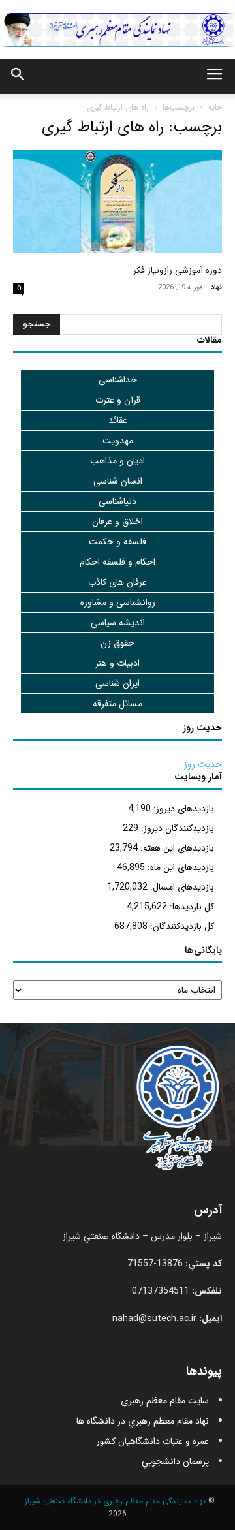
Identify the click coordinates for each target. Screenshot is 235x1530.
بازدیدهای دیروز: (182, 809)
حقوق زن (117, 643)
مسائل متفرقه (117, 703)
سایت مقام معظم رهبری (165, 1401)
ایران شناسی (117, 683)
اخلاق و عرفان (117, 521)
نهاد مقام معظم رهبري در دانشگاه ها (142, 1421)
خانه (215, 107)
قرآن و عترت (117, 400)
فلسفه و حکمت (117, 542)
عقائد (117, 420)
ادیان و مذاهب (117, 461)
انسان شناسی (117, 481)
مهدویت (117, 440)
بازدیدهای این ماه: (179, 867)
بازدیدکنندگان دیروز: (176, 828)
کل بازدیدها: (190, 906)
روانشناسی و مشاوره (117, 602)
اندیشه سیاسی (118, 623)
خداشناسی (118, 380)
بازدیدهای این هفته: (176, 848)
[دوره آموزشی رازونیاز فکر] (117, 201)
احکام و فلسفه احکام (117, 562)
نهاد (216, 287)
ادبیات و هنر (117, 663)
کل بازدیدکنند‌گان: (181, 926)
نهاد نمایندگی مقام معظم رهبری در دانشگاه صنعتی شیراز (115, 1501)
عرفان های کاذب (117, 582)
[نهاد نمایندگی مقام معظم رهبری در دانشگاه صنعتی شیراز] (117, 29)
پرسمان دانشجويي (175, 1461)
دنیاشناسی (117, 501)
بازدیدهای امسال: (181, 887)
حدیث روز (203, 764)
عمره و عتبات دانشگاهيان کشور (153, 1441)
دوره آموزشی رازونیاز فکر (177, 270)
